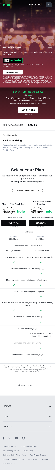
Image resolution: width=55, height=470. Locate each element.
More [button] (9, 55)
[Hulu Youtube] (18, 438)
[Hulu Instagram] (23, 438)
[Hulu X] (11, 438)
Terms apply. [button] (47, 366)
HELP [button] (6, 416)
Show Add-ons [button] (25, 385)
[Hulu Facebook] (5, 438)
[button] (13, 124)
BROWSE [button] (7, 406)
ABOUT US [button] (8, 427)
